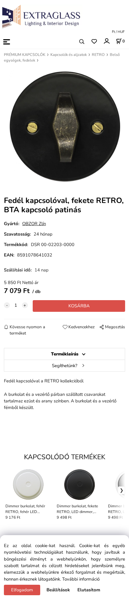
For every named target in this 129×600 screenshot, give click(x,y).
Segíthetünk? (64, 366)
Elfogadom (22, 590)
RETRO (98, 54)
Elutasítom (88, 590)
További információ (81, 579)
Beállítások (58, 590)
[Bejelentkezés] (106, 41)
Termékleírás (64, 354)
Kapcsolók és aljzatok (68, 54)
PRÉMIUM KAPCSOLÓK (24, 54)
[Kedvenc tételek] (94, 41)
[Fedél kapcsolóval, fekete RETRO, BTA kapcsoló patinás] (64, 126)
